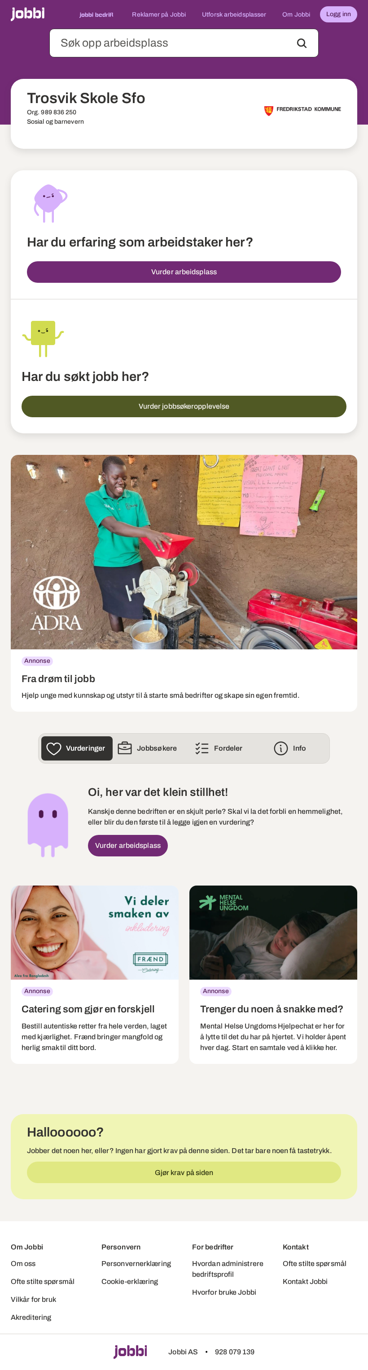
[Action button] (301, 43)
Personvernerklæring (136, 1263)
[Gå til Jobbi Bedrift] (96, 14)
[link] (184, 583)
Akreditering (31, 1317)
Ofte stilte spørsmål (42, 1281)
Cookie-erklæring (129, 1281)
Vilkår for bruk (34, 1299)
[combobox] (184, 43)
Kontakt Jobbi (305, 1281)
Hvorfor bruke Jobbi (224, 1292)
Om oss (23, 1263)
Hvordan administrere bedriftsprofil (227, 1269)
